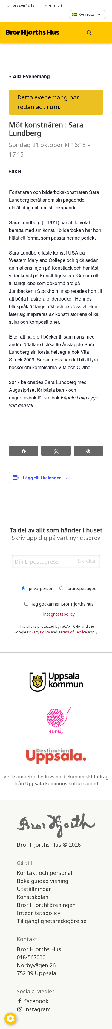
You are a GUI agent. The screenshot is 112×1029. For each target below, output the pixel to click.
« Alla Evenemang (29, 76)
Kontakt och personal (44, 872)
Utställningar (34, 888)
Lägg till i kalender (42, 477)
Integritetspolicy (38, 912)
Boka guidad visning (42, 880)
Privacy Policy (38, 632)
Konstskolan (32, 896)
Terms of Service (72, 632)
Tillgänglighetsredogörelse (51, 920)
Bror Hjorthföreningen (46, 904)
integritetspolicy (59, 614)
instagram (37, 1009)
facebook (36, 1001)
